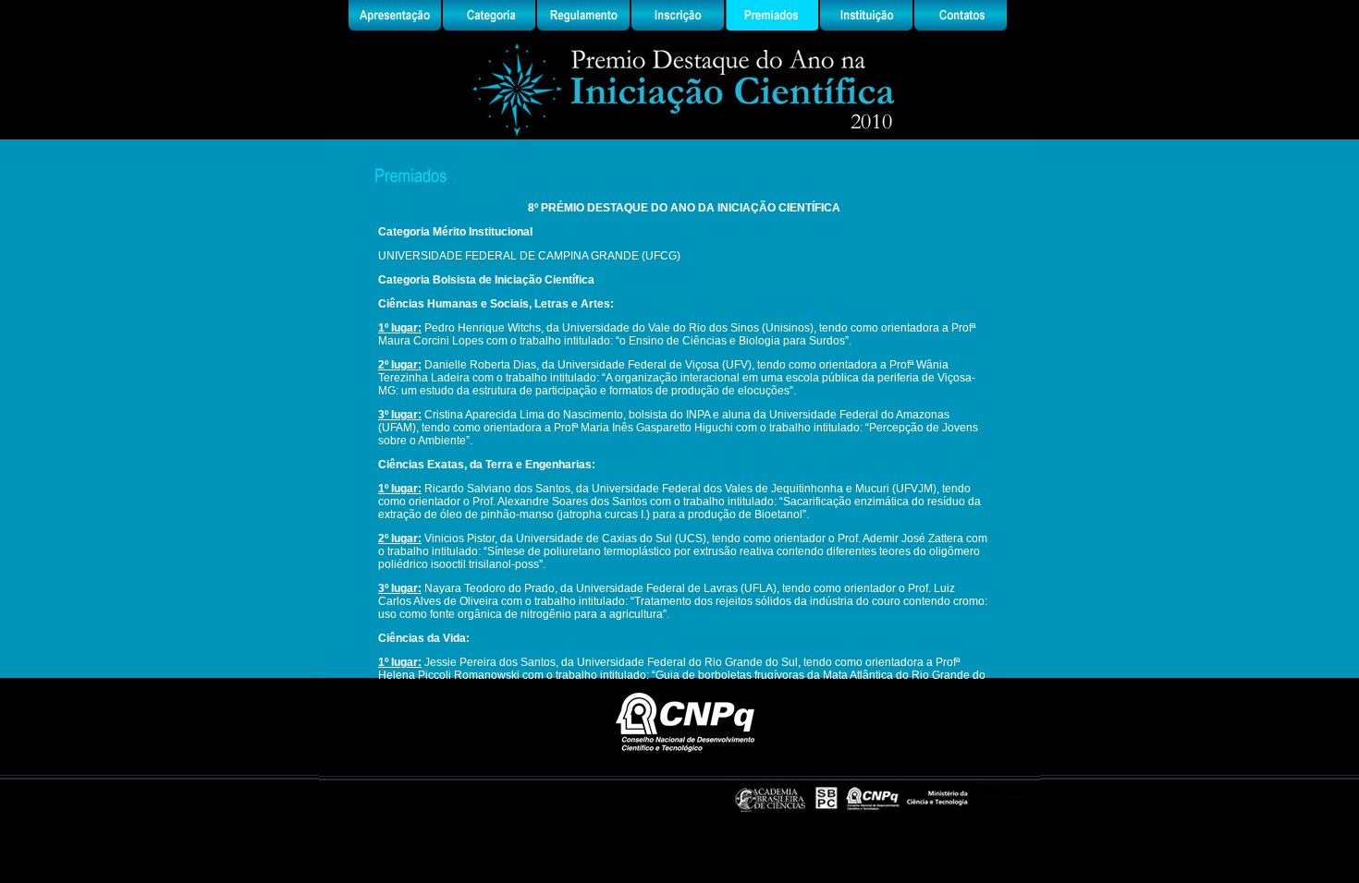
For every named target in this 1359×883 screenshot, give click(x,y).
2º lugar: (400, 364)
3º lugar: (400, 414)
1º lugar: (400, 327)
